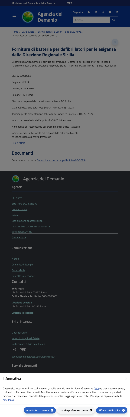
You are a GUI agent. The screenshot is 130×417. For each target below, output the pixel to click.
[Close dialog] (126, 378)
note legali (8, 400)
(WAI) (97, 388)
